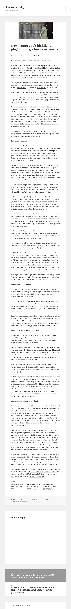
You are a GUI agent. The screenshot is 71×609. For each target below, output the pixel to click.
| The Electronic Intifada (30, 61)
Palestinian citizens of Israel (32, 124)
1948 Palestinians (49, 500)
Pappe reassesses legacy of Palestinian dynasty (17, 486)
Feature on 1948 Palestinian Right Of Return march (49, 486)
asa (27, 500)
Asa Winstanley (15, 7)
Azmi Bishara (41, 87)
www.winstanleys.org (36, 476)
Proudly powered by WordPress (20, 605)
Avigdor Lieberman (50, 216)
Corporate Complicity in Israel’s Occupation (42, 472)
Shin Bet (41, 384)
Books (56, 500)
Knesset (36, 75)
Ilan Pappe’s (31, 100)
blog (12, 476)
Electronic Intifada (16, 501)
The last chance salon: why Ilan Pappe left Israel (33, 486)
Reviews (24, 501)
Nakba (19, 66)
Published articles (36, 500)
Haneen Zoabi (21, 87)
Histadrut (20, 391)
